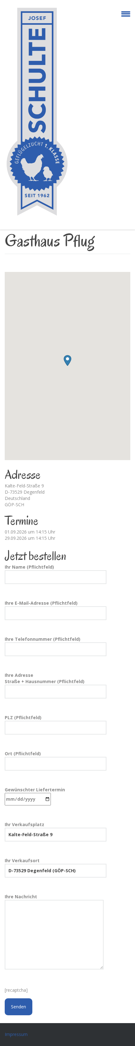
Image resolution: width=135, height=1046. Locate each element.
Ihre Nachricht (21, 897)
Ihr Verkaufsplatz (24, 824)
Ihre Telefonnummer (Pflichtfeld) (42, 639)
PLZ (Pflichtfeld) (23, 717)
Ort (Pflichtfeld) (23, 754)
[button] (67, 361)
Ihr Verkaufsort (22, 860)
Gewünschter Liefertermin (35, 790)
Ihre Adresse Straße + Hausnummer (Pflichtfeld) (44, 678)
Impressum (16, 1034)
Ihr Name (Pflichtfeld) (29, 567)
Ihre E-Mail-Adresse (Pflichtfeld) (41, 603)
